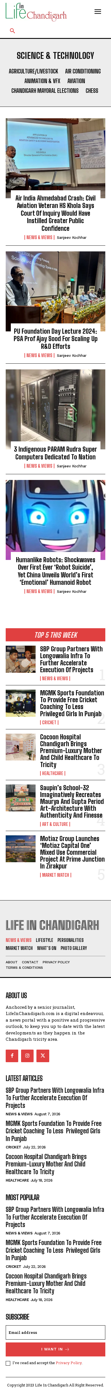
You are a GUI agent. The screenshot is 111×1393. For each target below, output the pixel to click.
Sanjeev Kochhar (72, 237)
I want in (52, 1349)
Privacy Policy (69, 1362)
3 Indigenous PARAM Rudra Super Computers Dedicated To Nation (55, 453)
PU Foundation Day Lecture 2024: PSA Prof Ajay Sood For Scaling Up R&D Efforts (56, 338)
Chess (92, 90)
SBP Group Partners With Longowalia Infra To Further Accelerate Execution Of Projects (71, 659)
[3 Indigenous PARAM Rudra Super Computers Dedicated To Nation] (55, 409)
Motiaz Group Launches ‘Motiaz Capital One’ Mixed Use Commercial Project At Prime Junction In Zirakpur (72, 852)
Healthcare (52, 773)
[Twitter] (42, 1056)
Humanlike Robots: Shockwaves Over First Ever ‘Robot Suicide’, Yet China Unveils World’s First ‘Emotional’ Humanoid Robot (55, 571)
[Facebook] (12, 1056)
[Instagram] (27, 1056)
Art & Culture (55, 824)
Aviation (76, 80)
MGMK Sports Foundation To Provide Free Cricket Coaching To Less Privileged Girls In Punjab (72, 703)
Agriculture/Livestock (33, 71)
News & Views (39, 237)
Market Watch (55, 875)
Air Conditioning (83, 71)
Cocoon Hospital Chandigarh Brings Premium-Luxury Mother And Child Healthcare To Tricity (71, 750)
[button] (12, 31)
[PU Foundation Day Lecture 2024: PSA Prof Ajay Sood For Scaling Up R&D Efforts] (55, 291)
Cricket (49, 722)
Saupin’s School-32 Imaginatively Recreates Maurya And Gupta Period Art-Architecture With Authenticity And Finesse (72, 801)
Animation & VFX (42, 80)
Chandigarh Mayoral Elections (45, 90)
